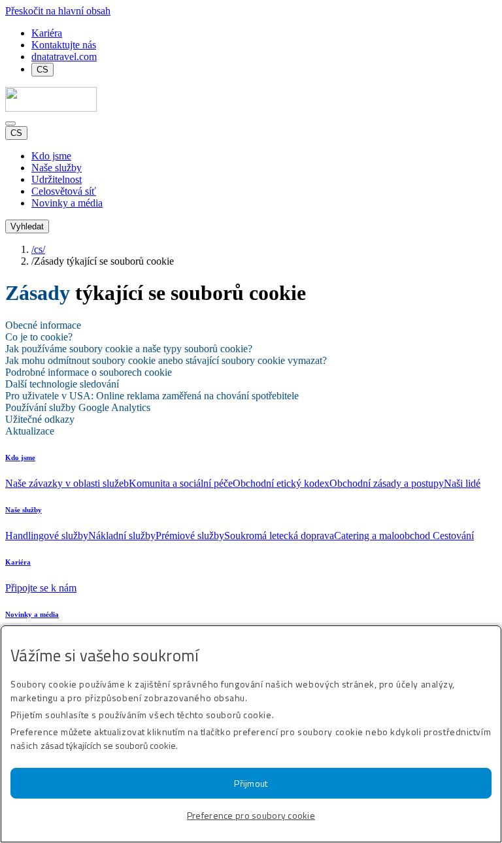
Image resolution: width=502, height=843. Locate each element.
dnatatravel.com (64, 56)
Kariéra (46, 33)
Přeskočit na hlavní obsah (57, 10)
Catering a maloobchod (383, 535)
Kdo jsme (20, 457)
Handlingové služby (46, 535)
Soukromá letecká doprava (279, 535)
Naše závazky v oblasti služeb (67, 483)
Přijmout (250, 783)
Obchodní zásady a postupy (386, 483)
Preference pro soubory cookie (251, 815)
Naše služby (23, 510)
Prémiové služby (190, 535)
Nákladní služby (122, 535)
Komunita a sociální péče (181, 483)
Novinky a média (32, 614)
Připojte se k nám (40, 587)
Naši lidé (462, 483)
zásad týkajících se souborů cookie (108, 745)
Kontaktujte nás (63, 44)
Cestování (453, 535)
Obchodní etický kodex (281, 483)
